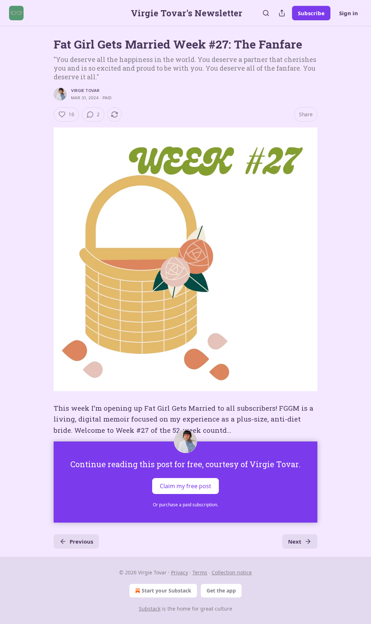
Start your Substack (166, 590)
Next (294, 541)
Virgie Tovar (85, 90)
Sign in (348, 13)
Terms (199, 572)
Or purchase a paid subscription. (185, 505)
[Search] (266, 13)
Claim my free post (185, 486)
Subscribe (311, 13)
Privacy (179, 572)
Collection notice (232, 572)
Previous (81, 541)
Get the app (221, 590)
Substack (150, 608)
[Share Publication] (282, 13)
